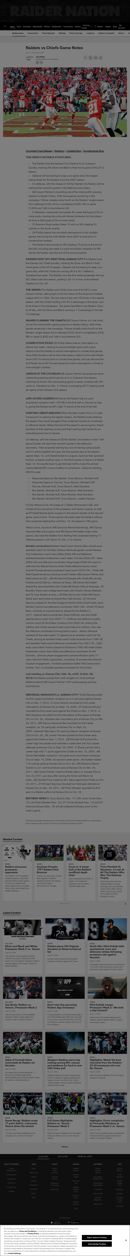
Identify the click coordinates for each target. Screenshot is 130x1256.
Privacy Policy (33, 1234)
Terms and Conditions (28, 1231)
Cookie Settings (14, 1253)
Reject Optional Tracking (97, 1237)
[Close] (126, 1240)
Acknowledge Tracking (97, 1244)
